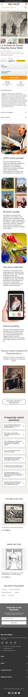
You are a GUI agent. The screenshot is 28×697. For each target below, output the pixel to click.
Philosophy (11, 595)
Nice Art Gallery (14, 4)
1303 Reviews (10, 55)
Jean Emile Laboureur (6, 51)
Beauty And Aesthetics (15, 589)
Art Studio (4, 589)
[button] (4, 380)
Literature (17, 592)
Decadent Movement (6, 592)
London (3, 595)
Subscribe (14, 622)
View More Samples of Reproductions (14, 401)
